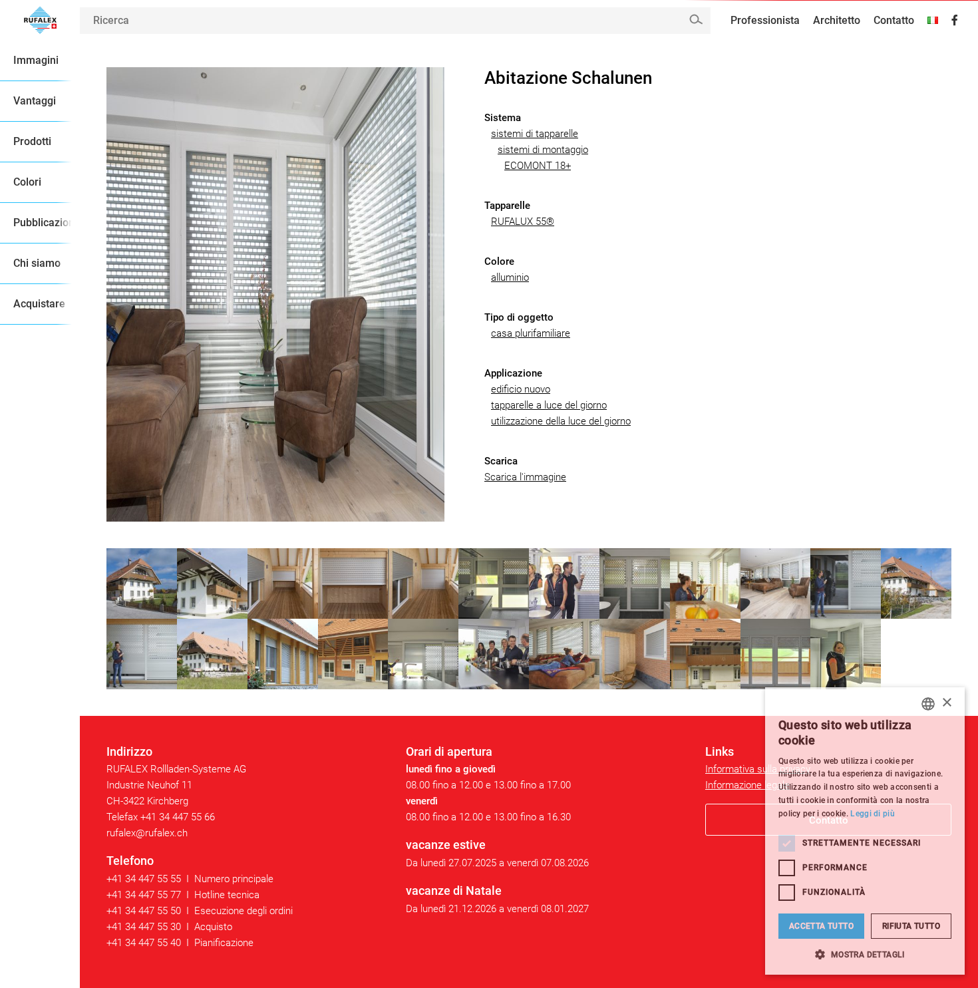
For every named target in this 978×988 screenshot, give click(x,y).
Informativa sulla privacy (757, 769)
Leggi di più (872, 813)
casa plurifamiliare (530, 333)
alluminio (510, 277)
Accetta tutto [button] (821, 926)
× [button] (946, 703)
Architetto (836, 20)
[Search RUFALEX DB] (695, 19)
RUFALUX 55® (522, 222)
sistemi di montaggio (543, 150)
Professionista (765, 20)
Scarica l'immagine (525, 477)
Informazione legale (747, 785)
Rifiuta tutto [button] (911, 926)
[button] (864, 954)
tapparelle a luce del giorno (549, 405)
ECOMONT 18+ (537, 166)
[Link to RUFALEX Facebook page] (955, 21)
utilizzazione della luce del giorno (561, 421)
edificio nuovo (520, 389)
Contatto (894, 20)
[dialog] (865, 831)
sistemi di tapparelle (534, 134)
